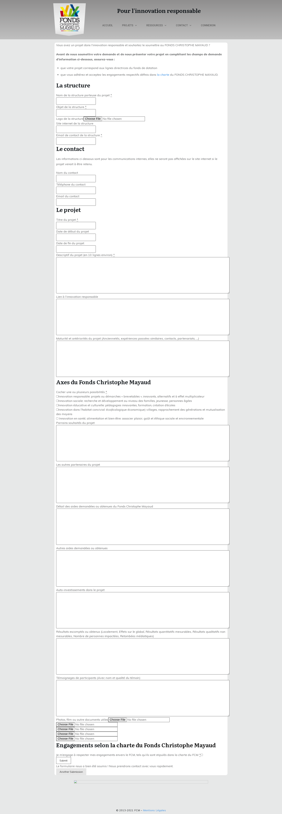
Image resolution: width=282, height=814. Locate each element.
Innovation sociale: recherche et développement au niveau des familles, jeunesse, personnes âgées (125, 401)
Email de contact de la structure (79, 135)
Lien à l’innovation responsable (77, 297)
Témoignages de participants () (98, 678)
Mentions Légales (154, 810)
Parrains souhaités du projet (75, 423)
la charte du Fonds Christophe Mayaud (162, 745)
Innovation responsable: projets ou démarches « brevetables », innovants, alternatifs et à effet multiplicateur (131, 396)
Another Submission (71, 771)
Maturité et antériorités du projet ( (127, 338)
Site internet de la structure (74, 123)
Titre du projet (67, 220)
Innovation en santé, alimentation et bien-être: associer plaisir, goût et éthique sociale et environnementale (131, 418)
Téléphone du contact (71, 184)
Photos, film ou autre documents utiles (82, 719)
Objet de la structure (71, 107)
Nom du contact (67, 173)
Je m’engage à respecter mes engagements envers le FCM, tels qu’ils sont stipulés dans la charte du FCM (128, 755)
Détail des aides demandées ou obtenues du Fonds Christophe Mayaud (104, 506)
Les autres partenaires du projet (78, 464)
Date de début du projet (72, 231)
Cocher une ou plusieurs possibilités (81, 392)
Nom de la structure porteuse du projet (84, 95)
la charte (163, 75)
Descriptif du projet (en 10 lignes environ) (85, 255)
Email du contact (67, 196)
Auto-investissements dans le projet (80, 590)
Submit (64, 760)
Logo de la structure (70, 119)
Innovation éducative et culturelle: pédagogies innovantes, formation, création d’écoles (116, 405)
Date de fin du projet (70, 243)
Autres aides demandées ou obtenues (82, 548)
